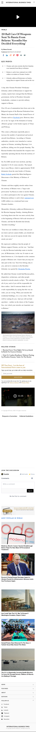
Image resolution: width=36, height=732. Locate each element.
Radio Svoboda (6, 174)
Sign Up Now (7, 511)
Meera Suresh (7, 49)
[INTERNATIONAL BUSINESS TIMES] (18, 2)
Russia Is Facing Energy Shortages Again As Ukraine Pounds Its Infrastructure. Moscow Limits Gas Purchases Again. (17, 579)
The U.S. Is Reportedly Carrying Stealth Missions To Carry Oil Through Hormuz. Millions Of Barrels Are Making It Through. (17, 674)
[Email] (21, 55)
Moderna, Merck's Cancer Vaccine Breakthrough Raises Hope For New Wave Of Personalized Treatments (17, 547)
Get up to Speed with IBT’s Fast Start (24, 508)
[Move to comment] (24, 55)
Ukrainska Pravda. (24, 269)
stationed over (29, 198)
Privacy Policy (25, 382)
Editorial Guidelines (26, 416)
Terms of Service (14, 382)
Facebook (16, 117)
